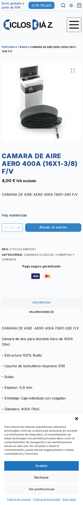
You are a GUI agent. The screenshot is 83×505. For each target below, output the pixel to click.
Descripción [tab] (41, 302)
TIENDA (22, 47)
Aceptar (42, 466)
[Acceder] (71, 5)
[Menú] (74, 24)
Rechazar (41, 477)
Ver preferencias (41, 489)
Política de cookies (19, 499)
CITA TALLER (41, 5)
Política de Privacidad (46, 499)
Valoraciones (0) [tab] (41, 311)
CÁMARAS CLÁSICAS (39, 254)
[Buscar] (63, 5)
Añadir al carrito (53, 227)
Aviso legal (69, 499)
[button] (76, 418)
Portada (8, 47)
